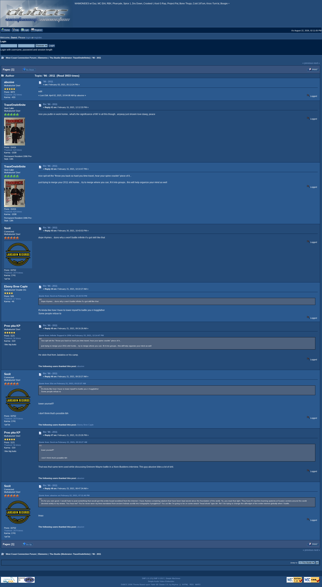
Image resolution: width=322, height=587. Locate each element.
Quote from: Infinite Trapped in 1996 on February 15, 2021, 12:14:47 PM (71, 335)
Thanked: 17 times (12, 299)
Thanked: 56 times (12, 338)
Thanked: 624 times (13, 150)
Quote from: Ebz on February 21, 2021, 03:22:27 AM (62, 383)
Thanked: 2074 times (13, 273)
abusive (9, 82)
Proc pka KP (12, 325)
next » (317, 63)
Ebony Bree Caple (16, 286)
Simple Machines (173, 578)
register (38, 37)
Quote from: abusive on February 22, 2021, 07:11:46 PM (64, 495)
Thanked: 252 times (13, 95)
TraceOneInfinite (81, 58)
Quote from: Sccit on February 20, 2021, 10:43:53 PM (63, 296)
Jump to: (294, 563)
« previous (307, 63)
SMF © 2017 (159, 578)
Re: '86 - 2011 (50, 104)
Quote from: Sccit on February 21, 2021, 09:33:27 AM (63, 442)
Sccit (7, 228)
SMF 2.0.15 (147, 578)
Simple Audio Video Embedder (161, 581)
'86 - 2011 (48, 81)
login (28, 37)
